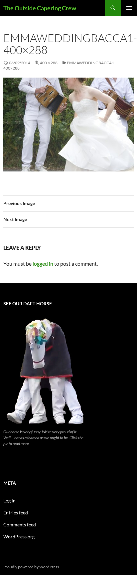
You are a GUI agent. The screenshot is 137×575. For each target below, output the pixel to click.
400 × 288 (49, 62)
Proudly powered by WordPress (31, 566)
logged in (43, 263)
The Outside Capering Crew (39, 8)
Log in (9, 500)
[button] (68, 124)
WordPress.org (19, 536)
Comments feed (19, 524)
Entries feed (15, 512)
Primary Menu (129, 8)
